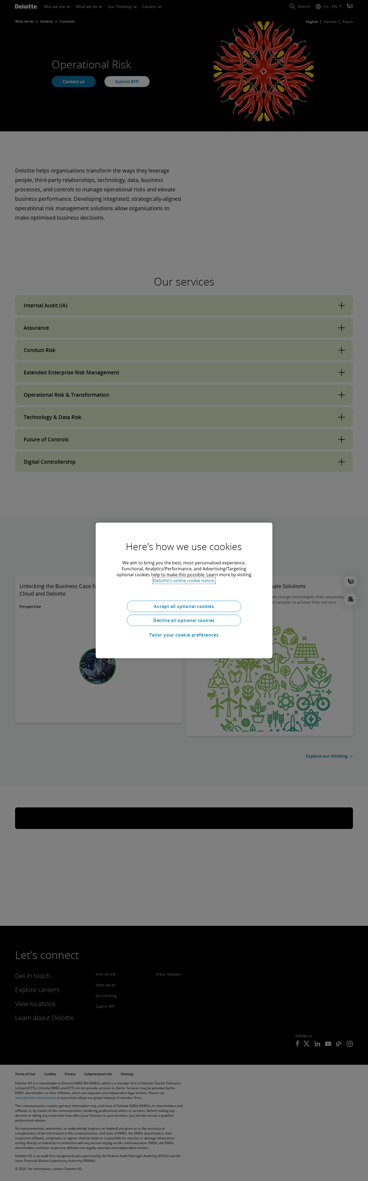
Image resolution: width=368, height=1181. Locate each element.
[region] (184, 590)
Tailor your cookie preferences (183, 635)
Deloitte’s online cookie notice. (184, 581)
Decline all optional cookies (184, 620)
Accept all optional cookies (184, 606)
